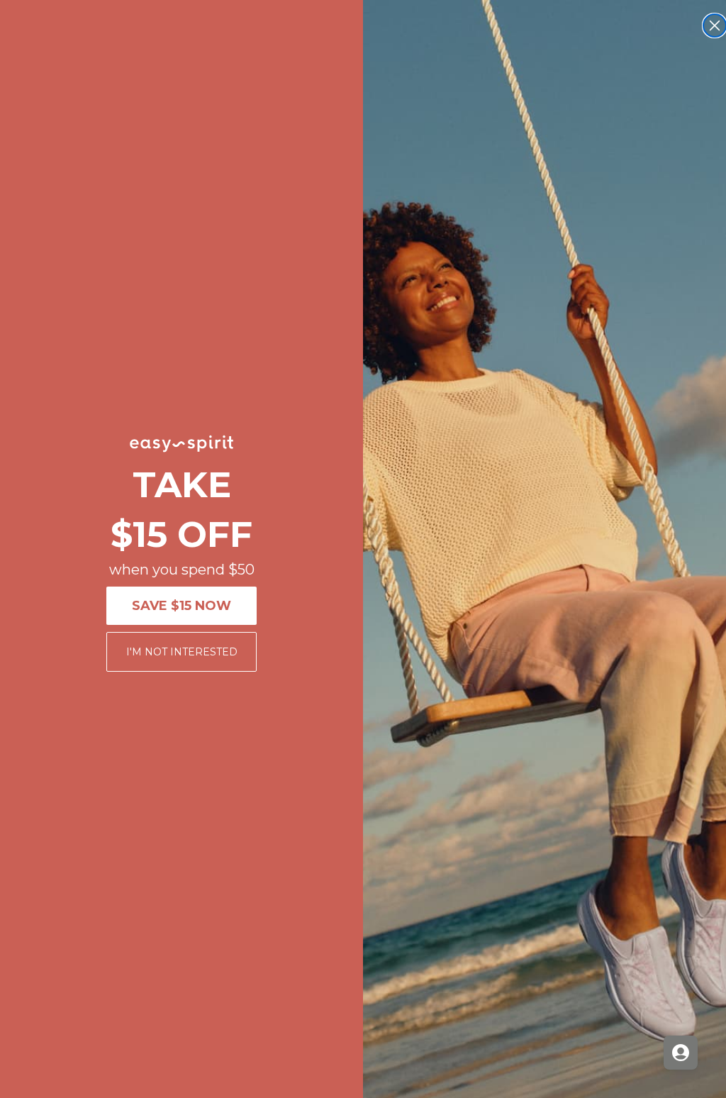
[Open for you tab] (681, 1053)
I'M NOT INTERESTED (182, 651)
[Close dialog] (714, 25)
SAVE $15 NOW (181, 606)
